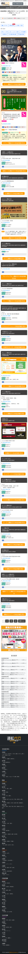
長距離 (24, 32)
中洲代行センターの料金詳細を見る (14, 347)
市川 (12, 799)
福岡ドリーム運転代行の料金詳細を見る (14, 592)
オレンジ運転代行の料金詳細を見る (14, 301)
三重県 (3, 851)
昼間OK (5, 34)
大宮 (4, 795)
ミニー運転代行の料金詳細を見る (14, 84)
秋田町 (4, 901)
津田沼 (18, 799)
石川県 (3, 822)
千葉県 (3, 797)
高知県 (3, 910)
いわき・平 (11, 776)
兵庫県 (3, 866)
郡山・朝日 (5, 776)
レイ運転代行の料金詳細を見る (14, 545)
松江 (4, 886)
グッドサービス (6, 458)
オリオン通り (6, 788)
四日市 (4, 853)
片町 (4, 827)
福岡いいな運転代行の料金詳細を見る (14, 171)
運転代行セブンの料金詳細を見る (14, 614)
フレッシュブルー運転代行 (9, 264)
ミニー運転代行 (11, 39)
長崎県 (3, 925)
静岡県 (3, 839)
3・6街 (13, 753)
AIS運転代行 (5, 176)
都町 (4, 934)
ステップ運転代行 (12, 90)
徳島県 (3, 899)
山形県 (3, 771)
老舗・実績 (20, 25)
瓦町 (4, 904)
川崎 (10, 806)
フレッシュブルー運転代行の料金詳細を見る (14, 277)
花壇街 (8, 802)
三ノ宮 (4, 867)
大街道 (4, 908)
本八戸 (4, 758)
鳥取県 (3, 881)
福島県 (3, 775)
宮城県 (3, 764)
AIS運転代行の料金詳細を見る (14, 193)
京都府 (3, 859)
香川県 (3, 903)
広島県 (3, 892)
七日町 (4, 773)
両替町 (8, 841)
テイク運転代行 (6, 392)
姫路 (8, 867)
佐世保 (7, 927)
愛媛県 (3, 906)
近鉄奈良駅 (9, 871)
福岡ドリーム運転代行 (8, 574)
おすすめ (5, 25)
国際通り (8, 945)
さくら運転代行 (6, 243)
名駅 (6, 844)
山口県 (3, 896)
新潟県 (3, 814)
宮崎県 (3, 936)
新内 (4, 874)
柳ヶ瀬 (4, 837)
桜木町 (4, 819)
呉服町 (4, 841)
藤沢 (3, 807)
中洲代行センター (7, 332)
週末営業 (21, 34)
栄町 (21, 799)
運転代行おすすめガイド (14, 6)
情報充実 (12, 25)
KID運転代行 (5, 550)
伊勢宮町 (11, 886)
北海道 (3, 752)
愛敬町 (4, 923)
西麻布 (4, 802)
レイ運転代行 (5, 528)
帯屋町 (4, 911)
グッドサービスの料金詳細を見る (14, 474)
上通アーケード (6, 930)
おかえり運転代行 (7, 199)
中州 (7, 920)
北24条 (9, 753)
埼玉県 (3, 794)
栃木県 (3, 787)
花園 (16, 753)
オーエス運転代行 (7, 505)
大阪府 (3, 862)
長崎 (4, 927)
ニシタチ (5, 938)
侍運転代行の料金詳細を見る (14, 453)
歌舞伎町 (21, 802)
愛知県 (3, 843)
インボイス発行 (15, 32)
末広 (9, 755)
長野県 (3, 832)
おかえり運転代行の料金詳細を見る (14, 238)
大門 (3, 755)
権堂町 (9, 834)
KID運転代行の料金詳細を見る (14, 569)
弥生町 (8, 883)
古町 (4, 816)
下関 (4, 897)
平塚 (12, 806)
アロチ (7, 874)
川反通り (5, 769)
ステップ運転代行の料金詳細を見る (14, 143)
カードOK (5, 32)
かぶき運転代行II (6, 479)
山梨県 (3, 829)
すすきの (5, 753)
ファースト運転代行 (11, 660)
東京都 (3, 801)
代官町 (7, 886)
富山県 (3, 818)
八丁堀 (4, 893)
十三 (11, 864)
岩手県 (3, 760)
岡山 (4, 890)
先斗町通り (10, 860)
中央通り (5, 834)
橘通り (9, 938)
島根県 (3, 885)
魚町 (13, 867)
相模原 (18, 806)
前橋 (4, 792)
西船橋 (4, 799)
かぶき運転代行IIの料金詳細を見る (14, 500)
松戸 (8, 799)
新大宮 (4, 871)
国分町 (4, 765)
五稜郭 (6, 755)
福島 (15, 776)
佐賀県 (3, 922)
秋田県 (3, 768)
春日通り (8, 830)
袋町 (12, 834)
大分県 (3, 933)
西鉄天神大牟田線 (24, 6)
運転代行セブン (6, 599)
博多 (4, 920)
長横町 (8, 758)
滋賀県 (3, 855)
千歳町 (12, 841)
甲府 (4, 830)
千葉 (15, 799)
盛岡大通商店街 (6, 762)
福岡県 (19, 6)
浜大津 (4, 856)
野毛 (4, 806)
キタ (4, 864)
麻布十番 (16, 802)
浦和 (10, 795)
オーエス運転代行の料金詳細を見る (14, 522)
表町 (10, 890)
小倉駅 (12, 920)
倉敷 (7, 890)
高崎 (7, 792)
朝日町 (4, 883)
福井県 (3, 825)
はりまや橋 (9, 911)
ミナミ (7, 864)
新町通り (12, 758)
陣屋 (18, 776)
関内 (7, 806)
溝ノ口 (22, 806)
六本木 (12, 802)
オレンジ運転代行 (7, 284)
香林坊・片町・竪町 (7, 823)
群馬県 (3, 790)
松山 (4, 945)
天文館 (4, 941)
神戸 (11, 867)
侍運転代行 (5, 419)
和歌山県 (4, 873)
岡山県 (3, 888)
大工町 (4, 785)
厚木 (15, 806)
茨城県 (3, 783)
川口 (7, 795)
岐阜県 (3, 836)
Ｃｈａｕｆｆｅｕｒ (7, 306)
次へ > (21, 621)
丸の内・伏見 (10, 844)
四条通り (5, 860)
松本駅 (15, 834)
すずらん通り (21, 753)
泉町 (11, 788)
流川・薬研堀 (10, 893)
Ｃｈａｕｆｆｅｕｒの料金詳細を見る (14, 326)
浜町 (11, 927)
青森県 (3, 757)
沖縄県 (3, 943)
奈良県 (3, 869)
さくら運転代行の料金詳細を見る (14, 258)
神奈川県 (4, 805)
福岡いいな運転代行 (7, 152)
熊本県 (3, 929)
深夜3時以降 (13, 34)
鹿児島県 (4, 940)
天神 (10, 920)
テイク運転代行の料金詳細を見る (14, 413)
